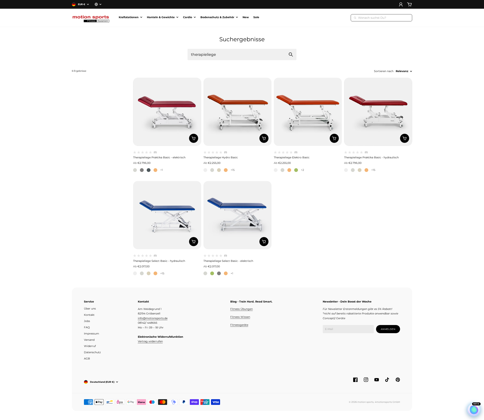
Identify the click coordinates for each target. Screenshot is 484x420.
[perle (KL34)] (135, 170)
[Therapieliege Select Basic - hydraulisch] (167, 215)
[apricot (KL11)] (155, 170)
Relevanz (402, 71)
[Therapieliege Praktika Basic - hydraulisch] (378, 112)
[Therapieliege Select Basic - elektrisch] (237, 215)
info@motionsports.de (153, 318)
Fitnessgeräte (239, 325)
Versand (89, 339)
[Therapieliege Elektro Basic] (308, 112)
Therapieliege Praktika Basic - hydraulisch (371, 157)
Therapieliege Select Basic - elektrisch (228, 261)
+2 (302, 170)
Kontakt (89, 315)
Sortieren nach (383, 71)
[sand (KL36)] (219, 170)
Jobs (87, 321)
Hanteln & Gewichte (161, 17)
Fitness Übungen (241, 309)
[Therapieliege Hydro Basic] (237, 112)
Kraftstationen (129, 17)
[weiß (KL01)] (205, 170)
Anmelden (388, 329)
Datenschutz (92, 352)
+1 (161, 170)
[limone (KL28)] (296, 170)
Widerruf (90, 346)
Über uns (90, 308)
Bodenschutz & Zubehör (217, 17)
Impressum (91, 333)
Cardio (187, 17)
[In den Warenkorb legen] (193, 138)
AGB (87, 358)
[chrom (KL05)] (141, 170)
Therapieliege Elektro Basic (291, 157)
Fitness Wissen (240, 317)
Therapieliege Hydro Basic (220, 157)
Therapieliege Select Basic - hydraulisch (159, 261)
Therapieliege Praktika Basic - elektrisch (159, 157)
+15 (233, 170)
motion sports (365, 402)
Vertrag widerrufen (150, 341)
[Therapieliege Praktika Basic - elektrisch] (167, 112)
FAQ (87, 327)
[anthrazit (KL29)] (148, 170)
